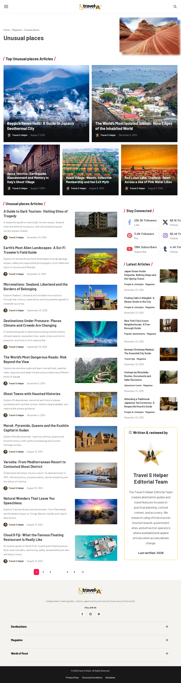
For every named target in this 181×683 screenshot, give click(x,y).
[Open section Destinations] (167, 627)
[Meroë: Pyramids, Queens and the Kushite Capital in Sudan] (96, 438)
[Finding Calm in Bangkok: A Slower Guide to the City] (168, 302)
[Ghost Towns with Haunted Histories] (96, 404)
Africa (14, 634)
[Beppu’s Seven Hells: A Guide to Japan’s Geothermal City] (46, 103)
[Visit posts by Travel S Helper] (9, 135)
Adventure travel (132, 385)
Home (7, 29)
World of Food (19, 653)
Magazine (17, 29)
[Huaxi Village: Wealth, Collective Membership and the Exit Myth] (90, 170)
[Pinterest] (141, 235)
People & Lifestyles (134, 284)
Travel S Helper (20, 135)
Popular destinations (134, 333)
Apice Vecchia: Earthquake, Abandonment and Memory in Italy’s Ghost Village (28, 178)
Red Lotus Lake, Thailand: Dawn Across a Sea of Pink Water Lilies (148, 180)
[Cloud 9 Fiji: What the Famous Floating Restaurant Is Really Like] (96, 548)
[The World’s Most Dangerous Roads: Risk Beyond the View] (96, 370)
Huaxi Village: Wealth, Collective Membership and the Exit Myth (89, 180)
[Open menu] (6, 6)
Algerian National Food (22, 661)
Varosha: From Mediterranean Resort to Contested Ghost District (35, 464)
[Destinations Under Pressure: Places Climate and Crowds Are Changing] (96, 333)
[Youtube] (141, 249)
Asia (95, 634)
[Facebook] (141, 222)
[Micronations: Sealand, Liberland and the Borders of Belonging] (96, 297)
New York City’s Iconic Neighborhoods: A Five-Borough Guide (137, 324)
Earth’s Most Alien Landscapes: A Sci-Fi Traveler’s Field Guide (34, 250)
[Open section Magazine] (167, 640)
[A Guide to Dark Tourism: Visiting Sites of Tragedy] (96, 224)
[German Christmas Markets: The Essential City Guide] (168, 354)
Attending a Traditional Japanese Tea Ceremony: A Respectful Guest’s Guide (139, 403)
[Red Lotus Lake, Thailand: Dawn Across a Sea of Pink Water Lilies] (149, 170)
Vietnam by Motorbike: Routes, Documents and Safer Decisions (137, 376)
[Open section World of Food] (167, 653)
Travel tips (129, 358)
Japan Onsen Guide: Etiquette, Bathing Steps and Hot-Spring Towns (140, 275)
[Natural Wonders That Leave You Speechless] (96, 511)
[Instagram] (90, 614)
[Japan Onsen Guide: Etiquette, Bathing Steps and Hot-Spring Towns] (168, 276)
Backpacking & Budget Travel (108, 647)
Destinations (19, 626)
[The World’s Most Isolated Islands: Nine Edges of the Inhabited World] (134, 103)
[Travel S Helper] (90, 6)
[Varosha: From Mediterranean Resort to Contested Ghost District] (96, 475)
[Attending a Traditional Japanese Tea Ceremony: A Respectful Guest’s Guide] (168, 403)
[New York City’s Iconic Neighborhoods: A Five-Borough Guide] (168, 325)
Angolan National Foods (105, 661)
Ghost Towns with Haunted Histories (32, 394)
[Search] (175, 6)
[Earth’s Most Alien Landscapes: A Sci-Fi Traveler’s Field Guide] (96, 261)
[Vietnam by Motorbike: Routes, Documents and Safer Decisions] (168, 377)
